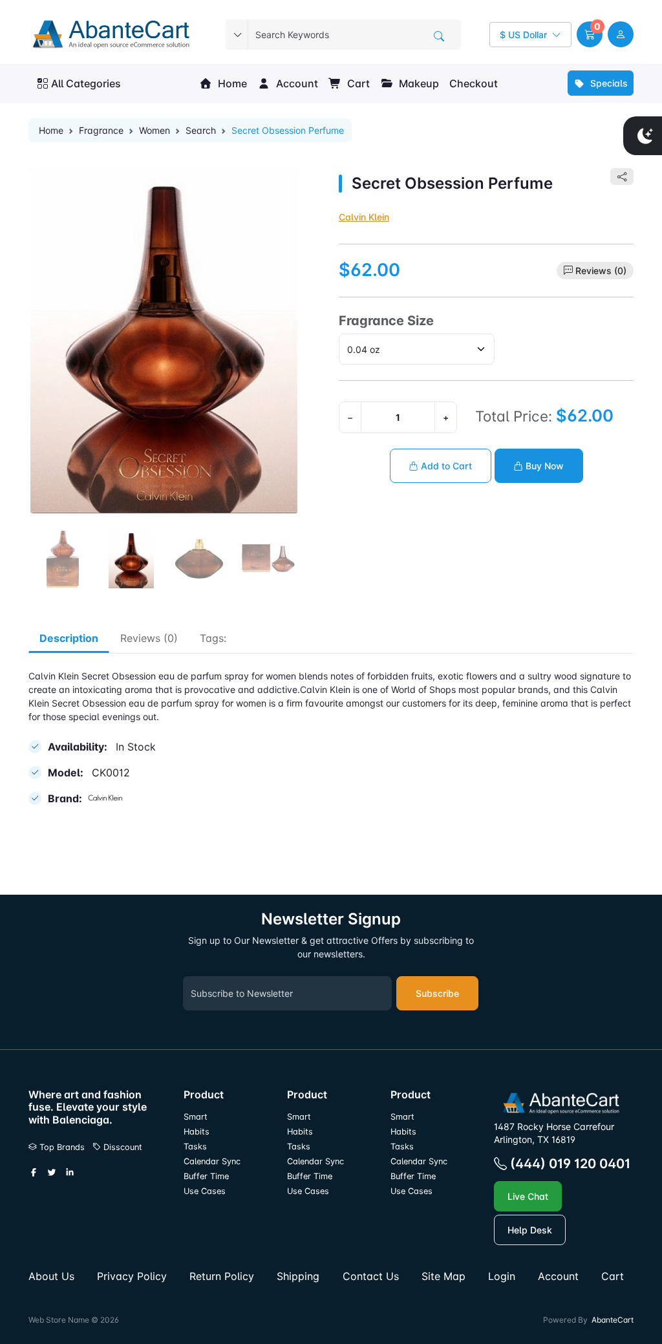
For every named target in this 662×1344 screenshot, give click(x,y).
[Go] (439, 36)
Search (201, 130)
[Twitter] (52, 1173)
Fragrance (101, 130)
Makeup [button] (417, 83)
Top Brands (61, 1147)
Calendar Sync (212, 1161)
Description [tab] (68, 638)
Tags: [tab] (213, 638)
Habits (196, 1131)
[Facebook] (33, 1173)
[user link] (621, 34)
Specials (608, 83)
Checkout (473, 83)
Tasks (195, 1146)
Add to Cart (445, 465)
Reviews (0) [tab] (149, 638)
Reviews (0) (600, 270)
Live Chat (527, 1196)
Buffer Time (206, 1176)
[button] (590, 34)
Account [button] (295, 83)
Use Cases (205, 1191)
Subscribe (437, 993)
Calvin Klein (364, 216)
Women (154, 130)
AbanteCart (613, 1320)
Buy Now (543, 465)
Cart (357, 83)
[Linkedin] (70, 1173)
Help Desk (529, 1229)
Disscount (121, 1147)
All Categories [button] (86, 83)
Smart (196, 1117)
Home (231, 83)
